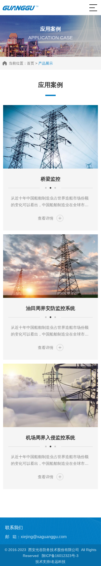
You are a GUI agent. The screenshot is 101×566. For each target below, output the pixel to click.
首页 (30, 63)
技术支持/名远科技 (50, 562)
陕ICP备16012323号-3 (60, 556)
